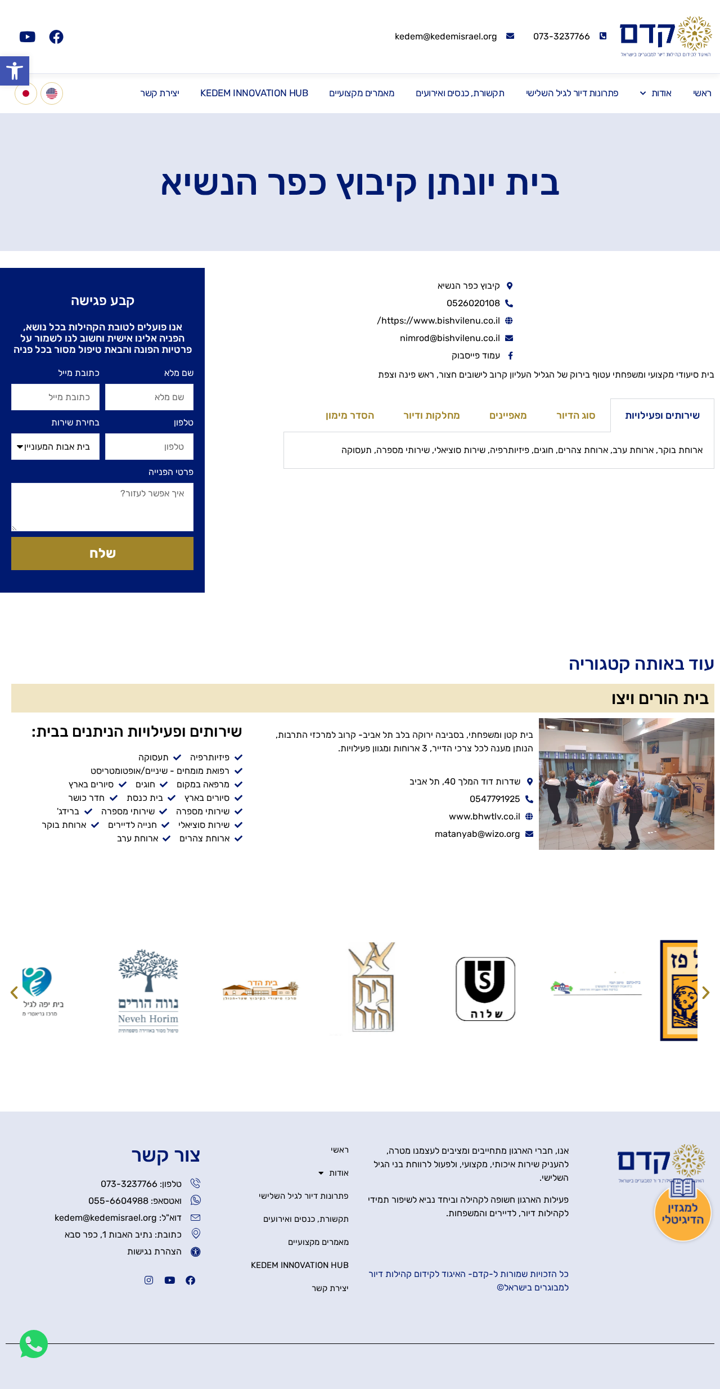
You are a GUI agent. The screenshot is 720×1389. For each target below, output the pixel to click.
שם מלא (179, 373)
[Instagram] (149, 1280)
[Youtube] (27, 36)
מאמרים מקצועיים (361, 92)
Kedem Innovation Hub (254, 92)
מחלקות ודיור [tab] (431, 415)
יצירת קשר (159, 92)
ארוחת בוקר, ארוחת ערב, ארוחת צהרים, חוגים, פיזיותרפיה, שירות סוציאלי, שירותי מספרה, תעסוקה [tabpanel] (522, 450)
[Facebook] (56, 36)
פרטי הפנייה (171, 472)
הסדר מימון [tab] (350, 415)
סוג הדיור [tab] (576, 415)
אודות (661, 92)
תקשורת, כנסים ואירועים (460, 92)
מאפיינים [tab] (508, 415)
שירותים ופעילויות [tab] (662, 415)
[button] (14, 71)
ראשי (702, 92)
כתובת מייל (79, 373)
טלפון (184, 422)
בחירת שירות (75, 422)
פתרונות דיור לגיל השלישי (572, 92)
